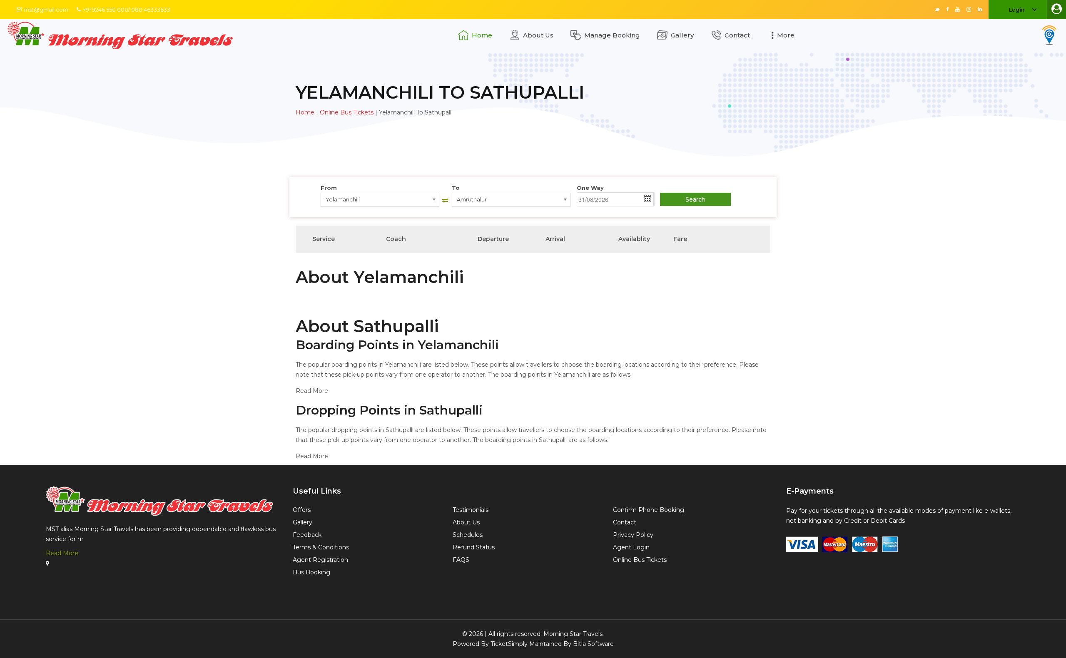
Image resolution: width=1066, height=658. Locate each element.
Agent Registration (320, 560)
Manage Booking (612, 35)
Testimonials (470, 510)
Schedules (468, 535)
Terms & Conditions (321, 547)
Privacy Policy (633, 535)
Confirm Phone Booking (648, 510)
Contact (737, 35)
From (329, 187)
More (786, 35)
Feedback (307, 535)
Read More (62, 553)
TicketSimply (509, 644)
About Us (538, 35)
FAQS (461, 560)
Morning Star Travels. (573, 634)
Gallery (682, 35)
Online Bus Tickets (347, 112)
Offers (302, 510)
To (456, 187)
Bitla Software (593, 644)
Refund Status (474, 547)
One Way (590, 187)
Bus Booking (311, 572)
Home (482, 35)
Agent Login (631, 547)
